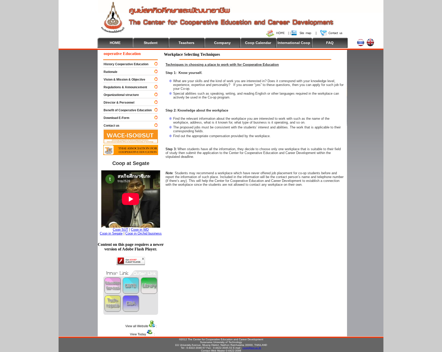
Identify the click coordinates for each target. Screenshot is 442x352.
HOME (115, 43)
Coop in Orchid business (143, 233)
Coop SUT (120, 230)
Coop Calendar (258, 43)
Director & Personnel (116, 102)
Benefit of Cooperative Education (125, 110)
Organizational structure (119, 95)
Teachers (186, 43)
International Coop (294, 43)
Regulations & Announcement (123, 87)
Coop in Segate (111, 233)
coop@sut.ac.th (251, 347)
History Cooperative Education (123, 64)
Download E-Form (114, 118)
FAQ (330, 43)
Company (222, 43)
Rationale (108, 72)
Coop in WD (140, 230)
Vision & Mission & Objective (122, 79)
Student (151, 43)
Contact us (109, 125)
